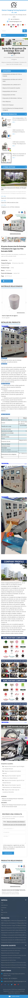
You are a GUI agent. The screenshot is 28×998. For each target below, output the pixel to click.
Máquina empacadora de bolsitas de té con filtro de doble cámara (14, 965)
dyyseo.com (17, 993)
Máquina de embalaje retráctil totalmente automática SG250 (12, 799)
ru (20, 24)
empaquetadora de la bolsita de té (11, 84)
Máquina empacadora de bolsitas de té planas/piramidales (13, 962)
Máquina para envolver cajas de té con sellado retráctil (13, 781)
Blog (2, 910)
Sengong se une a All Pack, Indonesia (10, 207)
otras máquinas (7, 101)
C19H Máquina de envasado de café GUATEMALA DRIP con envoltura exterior (14, 935)
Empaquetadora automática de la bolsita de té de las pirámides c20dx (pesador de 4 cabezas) (14, 937)
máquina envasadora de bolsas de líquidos (10, 953)
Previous (2, 302)
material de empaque (8, 105)
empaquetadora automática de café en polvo (10, 950)
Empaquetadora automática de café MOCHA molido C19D (13, 940)
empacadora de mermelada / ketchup (12, 98)
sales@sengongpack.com (15, 21)
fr (15, 24)
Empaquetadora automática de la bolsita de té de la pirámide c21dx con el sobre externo (14, 932)
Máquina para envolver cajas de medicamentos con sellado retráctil (12, 786)
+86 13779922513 (15, 19)
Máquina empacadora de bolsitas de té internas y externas (13, 948)
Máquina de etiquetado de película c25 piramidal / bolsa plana (19, 154)
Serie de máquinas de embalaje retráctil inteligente (14, 58)
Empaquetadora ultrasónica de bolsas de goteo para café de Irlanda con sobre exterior (14, 955)
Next (26, 302)
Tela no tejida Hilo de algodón (10, 315)
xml (2, 914)
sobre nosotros (4, 905)
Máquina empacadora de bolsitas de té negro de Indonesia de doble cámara (14, 967)
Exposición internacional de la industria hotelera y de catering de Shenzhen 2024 (13, 198)
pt (25, 24)
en (11, 24)
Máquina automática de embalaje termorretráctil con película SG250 (14, 890)
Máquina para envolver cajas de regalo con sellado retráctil (13, 767)
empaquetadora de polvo (9, 94)
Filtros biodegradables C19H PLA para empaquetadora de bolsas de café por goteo (19, 119)
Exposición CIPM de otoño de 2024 (9, 202)
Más (13, 122)
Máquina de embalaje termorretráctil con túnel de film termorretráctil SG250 (14, 805)
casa (14, 55)
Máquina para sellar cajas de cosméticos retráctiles (11, 791)
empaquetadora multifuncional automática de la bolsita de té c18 (14, 942)
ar (13, 26)
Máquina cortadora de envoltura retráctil (12, 772)
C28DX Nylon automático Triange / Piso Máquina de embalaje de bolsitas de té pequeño (19, 143)
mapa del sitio (4, 912)
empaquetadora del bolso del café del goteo (12, 80)
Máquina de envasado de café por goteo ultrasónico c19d (13, 930)
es (6, 24)
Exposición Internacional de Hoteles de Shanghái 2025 (13, 188)
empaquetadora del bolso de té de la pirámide (12, 75)
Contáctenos (8, 281)
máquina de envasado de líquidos (11, 88)
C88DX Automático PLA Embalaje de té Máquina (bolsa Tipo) (18, 131)
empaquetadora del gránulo (10, 91)
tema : (14, 823)
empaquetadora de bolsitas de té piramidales (11, 957)
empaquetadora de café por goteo (8, 960)
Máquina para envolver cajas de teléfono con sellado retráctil (12, 777)
